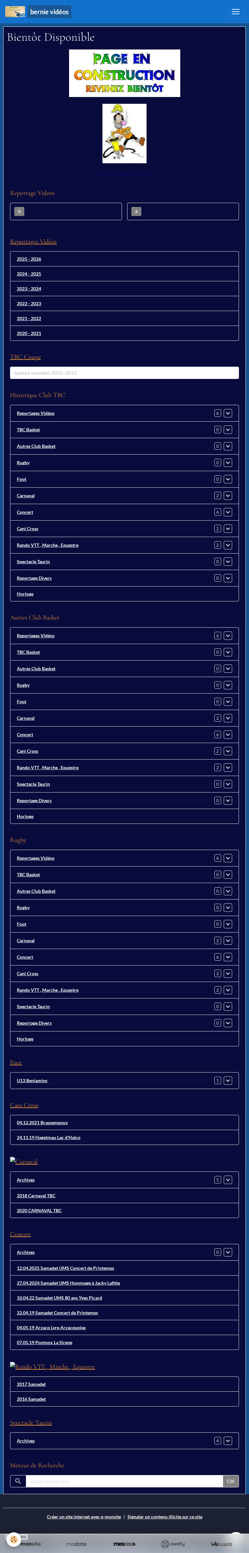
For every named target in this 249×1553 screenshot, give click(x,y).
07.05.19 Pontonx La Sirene (44, 1342)
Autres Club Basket (36, 446)
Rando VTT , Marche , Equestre (47, 545)
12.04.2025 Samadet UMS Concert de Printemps (65, 1268)
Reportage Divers (34, 578)
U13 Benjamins (32, 1080)
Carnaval (26, 495)
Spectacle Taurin (33, 561)
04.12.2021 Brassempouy (42, 1122)
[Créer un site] (28, 1544)
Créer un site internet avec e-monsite (84, 1516)
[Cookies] (13, 1539)
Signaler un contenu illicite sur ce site (164, 1516)
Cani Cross (27, 528)
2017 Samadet (31, 1384)
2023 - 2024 (29, 288)
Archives (26, 1179)
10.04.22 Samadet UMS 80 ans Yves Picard (59, 1297)
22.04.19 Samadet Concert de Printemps (57, 1312)
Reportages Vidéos (35, 413)
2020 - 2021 (29, 333)
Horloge (25, 594)
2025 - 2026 (29, 259)
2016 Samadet (31, 1399)
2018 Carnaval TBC (36, 1195)
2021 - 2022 (29, 318)
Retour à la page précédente (124, 173)
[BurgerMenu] (236, 11)
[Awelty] (172, 1544)
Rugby (23, 462)
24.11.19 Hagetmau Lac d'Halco (48, 1137)
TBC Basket (28, 429)
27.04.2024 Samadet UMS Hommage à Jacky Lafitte (68, 1283)
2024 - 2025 (29, 273)
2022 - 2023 (29, 303)
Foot (21, 479)
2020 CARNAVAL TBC (39, 1210)
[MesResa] (124, 1544)
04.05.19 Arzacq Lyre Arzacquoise (51, 1327)
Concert (25, 512)
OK (231, 1481)
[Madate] (76, 1544)
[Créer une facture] (221, 1544)
